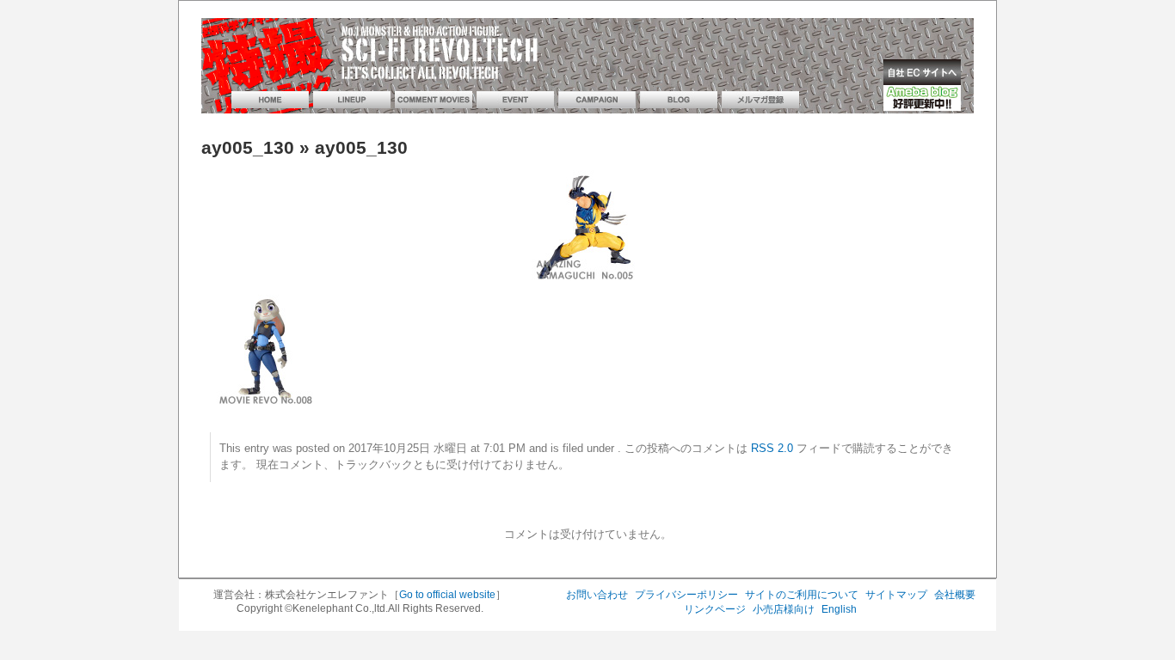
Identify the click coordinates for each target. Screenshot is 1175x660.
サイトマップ (896, 595)
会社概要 (954, 595)
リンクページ (715, 609)
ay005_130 (247, 148)
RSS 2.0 (772, 449)
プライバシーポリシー (686, 595)
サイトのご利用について (801, 595)
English (839, 609)
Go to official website (447, 595)
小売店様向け (784, 609)
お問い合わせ (597, 595)
